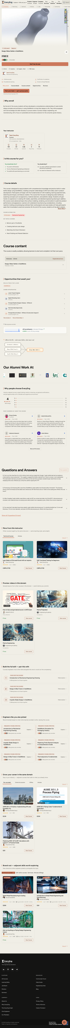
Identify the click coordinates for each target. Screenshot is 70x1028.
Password (19, 528)
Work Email (20, 520)
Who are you (22, 2)
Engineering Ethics (44, 546)
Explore (16, 2)
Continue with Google (36, 507)
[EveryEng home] (7, 2)
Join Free (25, 502)
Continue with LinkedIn (36, 512)
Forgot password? (48, 528)
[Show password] (50, 532)
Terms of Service (38, 541)
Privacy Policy (47, 541)
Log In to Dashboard (35, 537)
